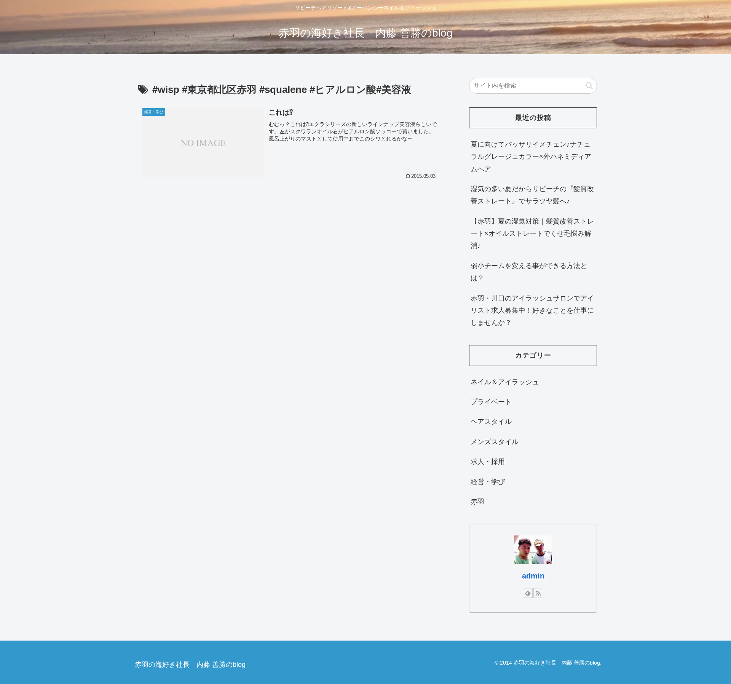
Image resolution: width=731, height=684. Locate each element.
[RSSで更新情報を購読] (538, 593)
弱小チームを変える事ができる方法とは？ (529, 272)
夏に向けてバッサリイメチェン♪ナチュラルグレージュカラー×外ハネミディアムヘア (531, 157)
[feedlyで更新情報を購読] (528, 593)
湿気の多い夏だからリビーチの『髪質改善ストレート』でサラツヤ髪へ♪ (532, 195)
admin (533, 576)
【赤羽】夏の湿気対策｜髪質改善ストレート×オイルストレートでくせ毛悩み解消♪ (532, 233)
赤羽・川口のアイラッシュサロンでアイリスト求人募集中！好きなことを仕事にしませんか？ (532, 310)
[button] (589, 85)
